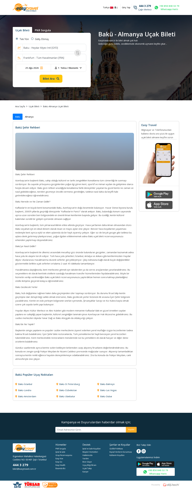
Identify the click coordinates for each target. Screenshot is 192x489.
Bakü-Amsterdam (27, 396)
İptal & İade (60, 452)
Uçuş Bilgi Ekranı (89, 465)
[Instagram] (143, 450)
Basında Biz (60, 468)
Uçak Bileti (34, 106)
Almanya (29, 116)
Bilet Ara (49, 78)
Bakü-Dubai (106, 396)
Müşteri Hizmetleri (90, 452)
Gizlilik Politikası (116, 448)
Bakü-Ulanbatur (67, 396)
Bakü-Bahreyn (107, 384)
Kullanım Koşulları (117, 455)
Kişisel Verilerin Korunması (121, 452)
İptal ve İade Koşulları (91, 448)
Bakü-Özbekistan (68, 390)
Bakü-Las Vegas (108, 390)
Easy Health (60, 465)
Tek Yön (24, 39)
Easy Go (59, 462)
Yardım (85, 458)
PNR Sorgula (61, 448)
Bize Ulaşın (87, 462)
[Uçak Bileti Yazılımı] (165, 484)
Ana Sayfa (20, 106)
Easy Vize (59, 458)
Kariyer (85, 471)
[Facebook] (138, 450)
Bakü (17, 116)
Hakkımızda (87, 455)
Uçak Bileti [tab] (22, 30)
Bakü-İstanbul (25, 384)
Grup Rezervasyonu (64, 455)
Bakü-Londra (24, 390)
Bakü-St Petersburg (69, 384)
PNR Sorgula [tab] (43, 30)
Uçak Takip (87, 468)
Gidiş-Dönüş (42, 39)
